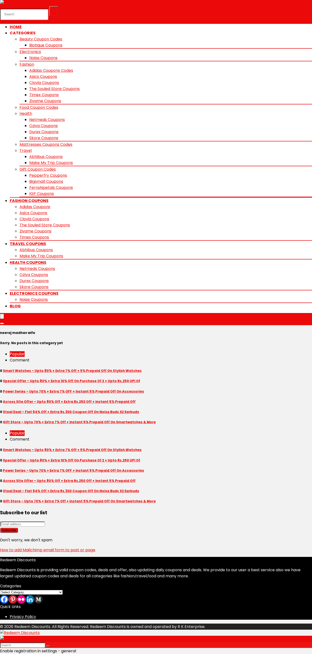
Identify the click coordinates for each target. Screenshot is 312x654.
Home (16, 27)
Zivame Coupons (45, 101)
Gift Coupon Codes (38, 169)
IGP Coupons (41, 193)
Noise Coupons (43, 58)
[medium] (38, 599)
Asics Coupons (43, 76)
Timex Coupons (44, 95)
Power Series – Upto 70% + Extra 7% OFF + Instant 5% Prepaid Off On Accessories (73, 391)
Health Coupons (28, 262)
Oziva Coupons (43, 126)
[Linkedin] (30, 599)
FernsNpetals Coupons (51, 187)
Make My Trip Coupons (51, 163)
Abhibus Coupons (46, 156)
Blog (15, 306)
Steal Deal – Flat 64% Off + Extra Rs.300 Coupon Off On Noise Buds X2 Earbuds (71, 412)
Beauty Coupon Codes (41, 39)
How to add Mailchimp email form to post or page (47, 550)
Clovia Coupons (44, 82)
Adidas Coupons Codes (51, 70)
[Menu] (2, 316)
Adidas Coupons (35, 207)
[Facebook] (4, 599)
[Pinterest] (13, 599)
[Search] (53, 11)
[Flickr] (21, 599)
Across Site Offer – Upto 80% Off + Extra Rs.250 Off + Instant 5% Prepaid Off (69, 401)
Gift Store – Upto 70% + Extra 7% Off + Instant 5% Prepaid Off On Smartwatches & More (79, 422)
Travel (26, 150)
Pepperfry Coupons (48, 175)
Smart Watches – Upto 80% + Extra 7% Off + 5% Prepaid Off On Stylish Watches (72, 370)
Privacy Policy (23, 616)
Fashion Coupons (29, 200)
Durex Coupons (43, 132)
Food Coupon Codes (39, 107)
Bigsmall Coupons (46, 181)
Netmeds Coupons (47, 119)
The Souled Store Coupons (54, 89)
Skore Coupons (43, 138)
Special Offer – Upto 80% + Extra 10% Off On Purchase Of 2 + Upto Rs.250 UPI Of (71, 381)
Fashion (27, 64)
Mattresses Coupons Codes (46, 144)
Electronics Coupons (34, 293)
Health (26, 113)
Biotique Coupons (45, 45)
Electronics (30, 52)
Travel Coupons (28, 244)
